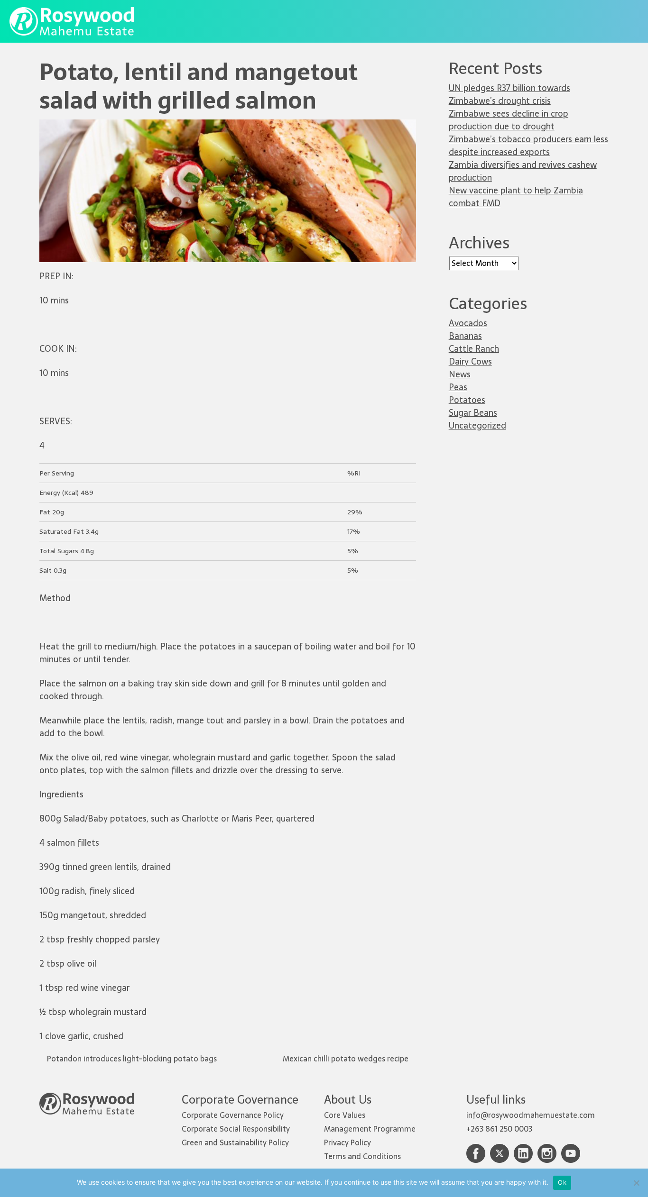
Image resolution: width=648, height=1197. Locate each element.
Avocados (468, 323)
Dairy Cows (470, 361)
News (460, 374)
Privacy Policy (347, 1142)
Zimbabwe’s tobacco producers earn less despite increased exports (528, 145)
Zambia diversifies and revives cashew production (523, 171)
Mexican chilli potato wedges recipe (346, 1058)
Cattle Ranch (474, 349)
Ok (562, 1182)
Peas (458, 387)
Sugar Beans (473, 413)
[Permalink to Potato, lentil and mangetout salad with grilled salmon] (227, 125)
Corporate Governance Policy (233, 1115)
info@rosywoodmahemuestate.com (530, 1115)
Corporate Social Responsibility (236, 1129)
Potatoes (467, 400)
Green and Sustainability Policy (235, 1142)
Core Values (344, 1115)
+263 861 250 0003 (499, 1129)
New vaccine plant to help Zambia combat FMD (516, 196)
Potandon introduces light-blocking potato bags (131, 1058)
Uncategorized (477, 425)
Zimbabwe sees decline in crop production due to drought (508, 120)
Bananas (465, 336)
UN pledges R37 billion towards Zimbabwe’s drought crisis (509, 94)
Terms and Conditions (362, 1156)
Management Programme (370, 1129)
